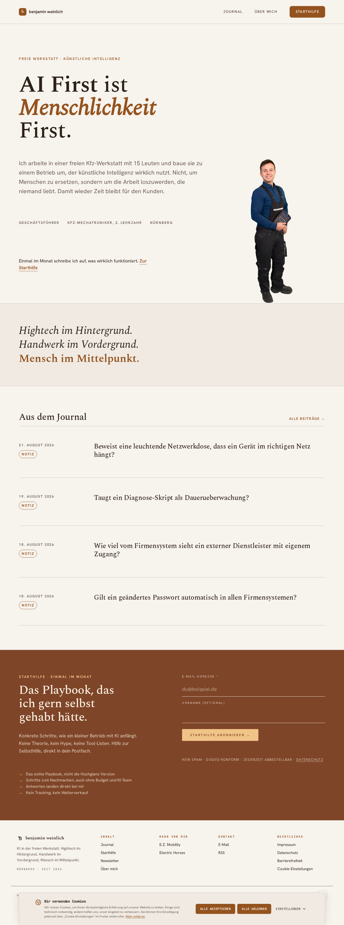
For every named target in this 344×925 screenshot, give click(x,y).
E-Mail (223, 844)
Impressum (286, 844)
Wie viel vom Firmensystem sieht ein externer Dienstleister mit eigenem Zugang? (202, 550)
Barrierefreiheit (289, 860)
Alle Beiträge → (307, 418)
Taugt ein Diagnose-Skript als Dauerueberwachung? (171, 498)
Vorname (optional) (203, 703)
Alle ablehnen (254, 909)
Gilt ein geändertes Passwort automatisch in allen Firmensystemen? (195, 597)
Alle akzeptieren (215, 909)
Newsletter (110, 860)
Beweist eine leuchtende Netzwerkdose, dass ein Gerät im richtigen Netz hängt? (202, 450)
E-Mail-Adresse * (200, 676)
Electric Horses (172, 852)
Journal (233, 11)
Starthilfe (307, 11)
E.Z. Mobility (170, 844)
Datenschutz (309, 759)
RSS (221, 852)
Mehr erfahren (135, 916)
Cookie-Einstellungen (295, 868)
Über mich (266, 11)
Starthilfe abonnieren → (220, 735)
